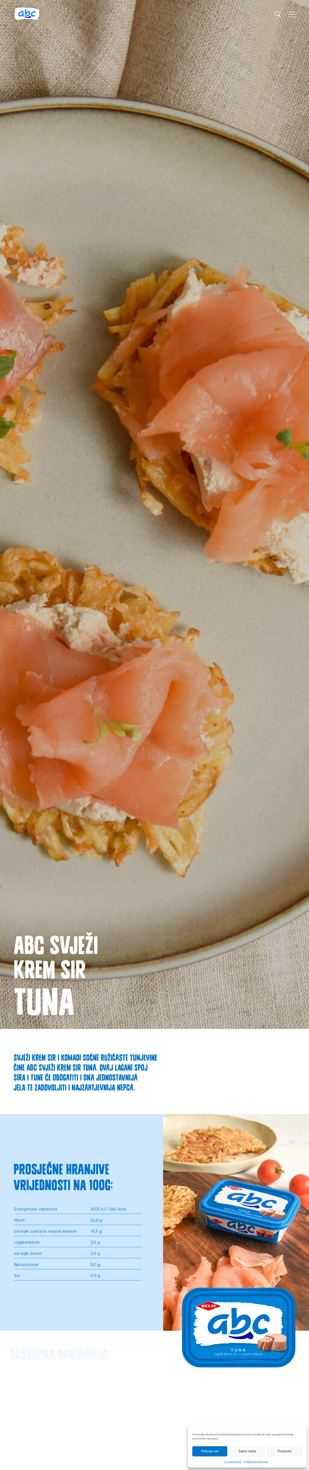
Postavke (285, 1451)
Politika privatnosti (256, 1461)
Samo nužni (247, 1451)
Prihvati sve (210, 1451)
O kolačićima (232, 1461)
